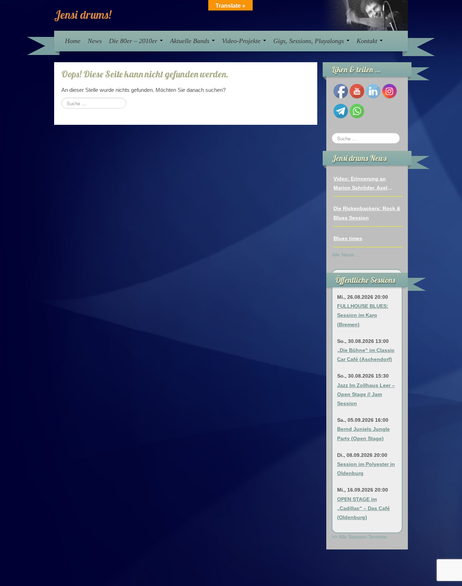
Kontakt (368, 40)
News (95, 40)
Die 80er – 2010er (134, 40)
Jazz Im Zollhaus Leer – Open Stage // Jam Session (366, 394)
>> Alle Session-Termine (359, 537)
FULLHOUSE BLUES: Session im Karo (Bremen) (362, 315)
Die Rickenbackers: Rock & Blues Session (367, 212)
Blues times (348, 238)
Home (72, 40)
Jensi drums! (82, 14)
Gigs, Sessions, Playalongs (309, 40)
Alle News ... (346, 255)
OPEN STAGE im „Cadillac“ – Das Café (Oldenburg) (363, 508)
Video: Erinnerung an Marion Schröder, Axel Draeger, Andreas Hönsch (365, 184)
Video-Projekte (242, 40)
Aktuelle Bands (190, 40)
